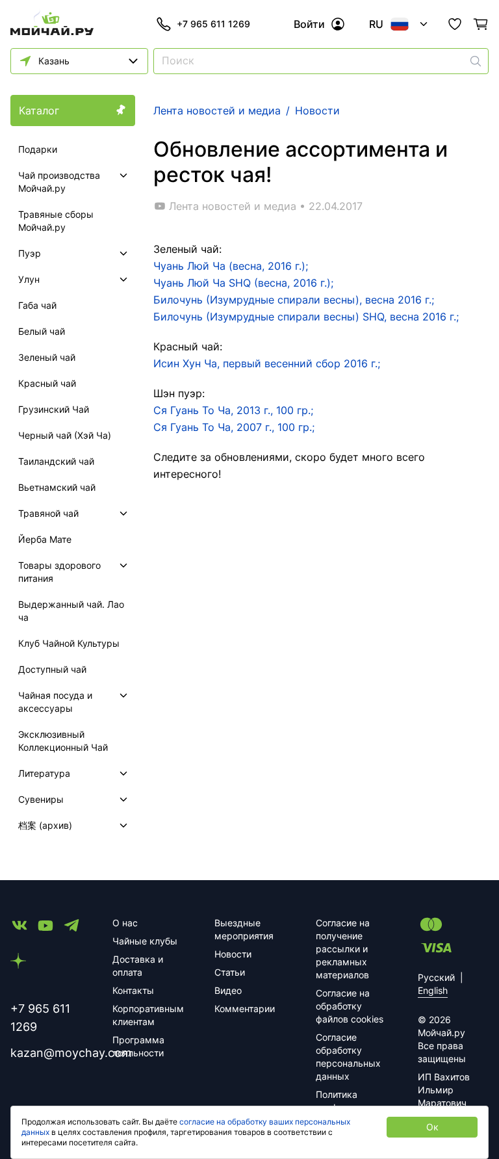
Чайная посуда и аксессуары (55, 702)
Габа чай (37, 305)
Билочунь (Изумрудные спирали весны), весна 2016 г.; (293, 299)
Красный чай (47, 383)
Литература (44, 773)
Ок (432, 1126)
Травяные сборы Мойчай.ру (56, 221)
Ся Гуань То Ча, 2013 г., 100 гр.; (233, 410)
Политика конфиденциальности (351, 1101)
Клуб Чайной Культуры (69, 643)
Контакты (133, 990)
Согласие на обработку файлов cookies (349, 1005)
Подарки (37, 149)
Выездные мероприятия (244, 929)
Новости (232, 953)
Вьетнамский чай (57, 487)
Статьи (229, 972)
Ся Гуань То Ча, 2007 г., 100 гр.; (233, 427)
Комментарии (244, 1008)
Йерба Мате (44, 539)
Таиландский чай (56, 461)
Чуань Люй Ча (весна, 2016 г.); (230, 265)
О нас (125, 922)
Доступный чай (52, 669)
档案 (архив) (45, 825)
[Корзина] (481, 24)
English (433, 990)
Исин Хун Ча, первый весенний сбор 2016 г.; (266, 363)
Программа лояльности (138, 1046)
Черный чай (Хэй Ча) (64, 435)
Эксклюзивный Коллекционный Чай (63, 741)
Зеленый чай (46, 357)
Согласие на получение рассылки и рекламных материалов (343, 948)
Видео (228, 990)
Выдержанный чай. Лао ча (71, 611)
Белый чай (41, 331)
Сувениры (41, 799)
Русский (436, 977)
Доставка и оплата (137, 966)
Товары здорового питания (59, 572)
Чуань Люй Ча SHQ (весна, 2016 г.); (243, 282)
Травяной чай (48, 513)
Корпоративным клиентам (147, 1015)
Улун (29, 279)
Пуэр (29, 253)
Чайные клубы (144, 940)
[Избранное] (455, 24)
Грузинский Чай (53, 409)
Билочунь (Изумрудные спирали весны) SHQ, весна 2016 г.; (307, 316)
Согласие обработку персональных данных (348, 1057)
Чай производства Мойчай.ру (59, 182)
